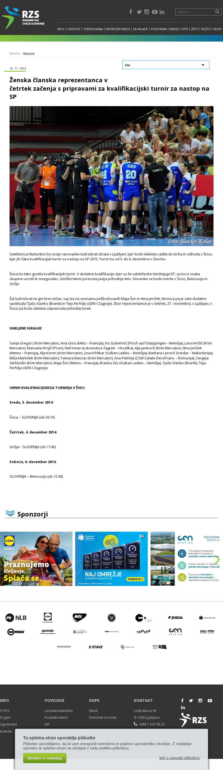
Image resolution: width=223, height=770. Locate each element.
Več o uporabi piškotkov (179, 758)
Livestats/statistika (59, 710)
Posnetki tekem (56, 717)
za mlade (140, 28)
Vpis (185, 28)
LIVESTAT (73, 28)
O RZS (4, 710)
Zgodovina (8, 724)
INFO (60, 28)
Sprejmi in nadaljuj (44, 758)
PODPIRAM (159, 28)
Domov (15, 53)
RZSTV (205, 28)
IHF (47, 724)
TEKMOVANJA (93, 28)
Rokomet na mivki (102, 717)
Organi (5, 717)
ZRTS (194, 28)
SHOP (217, 28)
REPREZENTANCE (118, 28)
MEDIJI (174, 28)
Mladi (93, 710)
